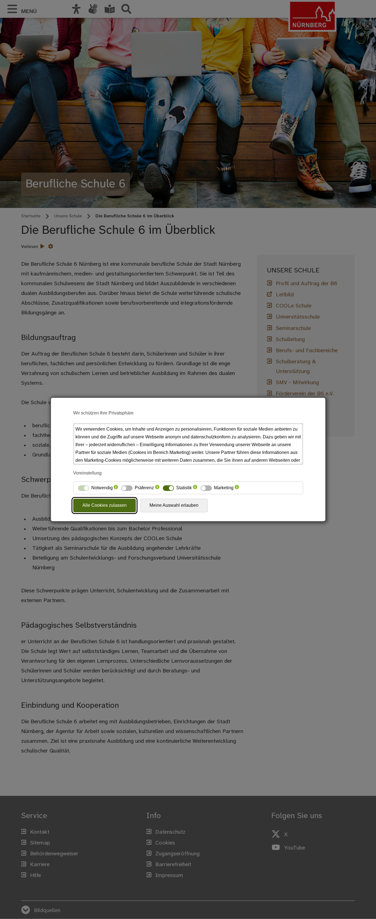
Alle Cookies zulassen (104, 505)
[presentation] (116, 488)
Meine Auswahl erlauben (173, 505)
